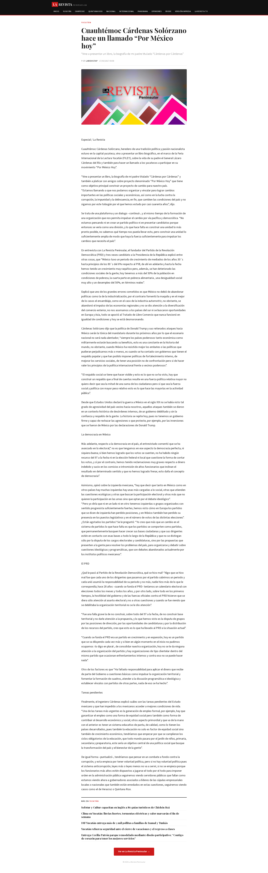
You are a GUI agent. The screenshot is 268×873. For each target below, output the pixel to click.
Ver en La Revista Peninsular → (134, 851)
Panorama (143, 11)
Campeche (80, 11)
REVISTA (70, 4)
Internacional (126, 11)
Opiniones (157, 11)
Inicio (56, 11)
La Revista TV (201, 11)
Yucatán (67, 11)
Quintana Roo (95, 11)
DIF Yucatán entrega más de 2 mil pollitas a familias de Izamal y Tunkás (124, 823)
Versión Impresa (183, 11)
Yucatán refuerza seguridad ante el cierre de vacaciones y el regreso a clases (128, 829)
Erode (168, 11)
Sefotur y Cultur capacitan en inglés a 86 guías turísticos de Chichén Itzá (125, 807)
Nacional (111, 11)
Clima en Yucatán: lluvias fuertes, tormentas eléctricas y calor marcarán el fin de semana (130, 815)
